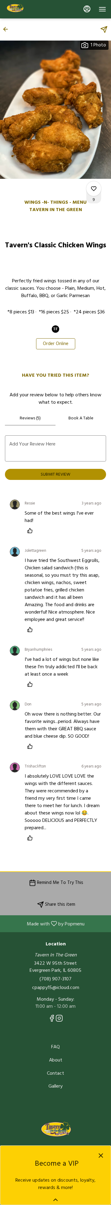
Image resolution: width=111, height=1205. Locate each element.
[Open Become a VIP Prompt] (55, 1199)
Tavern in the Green (55, 1131)
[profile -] (87, 9)
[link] (55, 343)
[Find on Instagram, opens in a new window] (59, 1020)
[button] (7, 29)
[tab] (30, 418)
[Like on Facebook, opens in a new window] (52, 1020)
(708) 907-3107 (55, 978)
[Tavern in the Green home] (32, 9)
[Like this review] (31, 531)
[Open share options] (104, 29)
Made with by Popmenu (44, 923)
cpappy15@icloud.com (55, 987)
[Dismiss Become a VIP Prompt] (100, 1155)
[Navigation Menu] (102, 9)
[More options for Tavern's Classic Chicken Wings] (93, 188)
